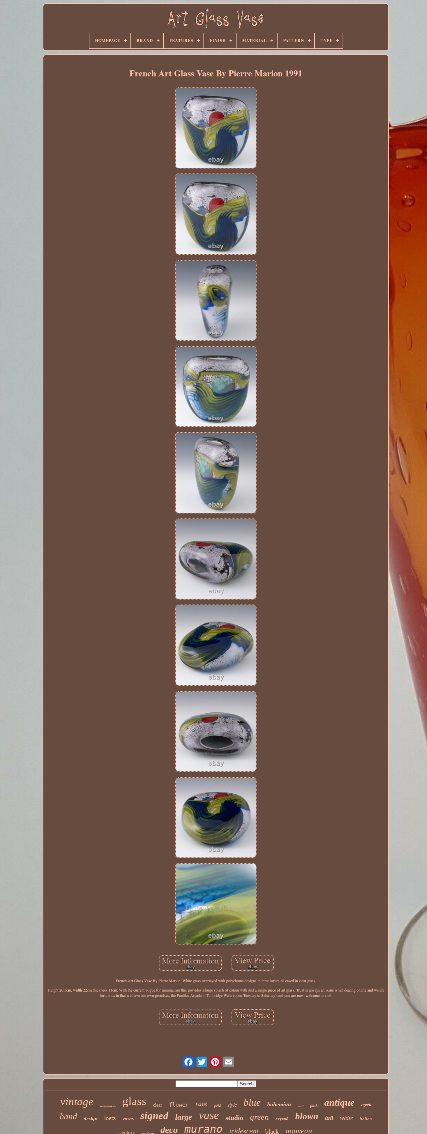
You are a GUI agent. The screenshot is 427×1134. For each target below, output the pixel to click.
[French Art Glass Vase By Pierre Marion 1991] (215, 128)
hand (68, 1116)
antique (339, 1102)
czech (366, 1104)
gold (217, 1105)
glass (134, 1101)
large (183, 1117)
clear (157, 1105)
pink (314, 1105)
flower (179, 1104)
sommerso (108, 1106)
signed (154, 1115)
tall (329, 1117)
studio (234, 1117)
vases (128, 1118)
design (90, 1118)
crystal (282, 1118)
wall (301, 1106)
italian (366, 1118)
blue (252, 1102)
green (259, 1116)
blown (306, 1116)
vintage (76, 1102)
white (346, 1118)
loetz (110, 1118)
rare (201, 1104)
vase (209, 1115)
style (232, 1105)
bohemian (279, 1104)
